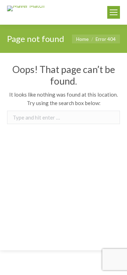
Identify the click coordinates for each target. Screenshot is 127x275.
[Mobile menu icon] (113, 12)
